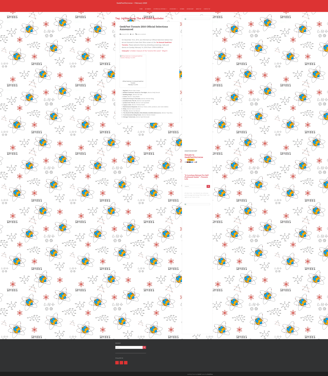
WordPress (210, 374)
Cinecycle (125, 51)
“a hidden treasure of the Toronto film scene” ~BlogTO (148, 51)
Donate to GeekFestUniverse (194, 156)
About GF (198, 9)
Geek (132, 34)
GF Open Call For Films (159, 9)
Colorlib (199, 374)
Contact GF (207, 9)
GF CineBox (148, 9)
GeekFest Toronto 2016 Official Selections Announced (144, 28)
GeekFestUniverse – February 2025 (132, 3)
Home (140, 9)
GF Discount (190, 9)
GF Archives (173, 9)
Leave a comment (141, 34)
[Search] (208, 186)
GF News (182, 9)
